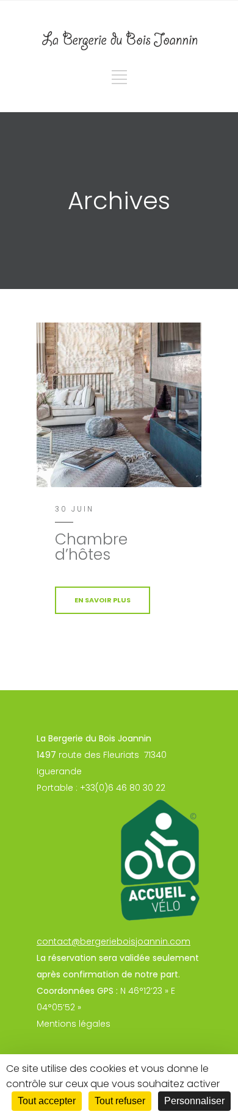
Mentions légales (73, 1024)
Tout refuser (120, 1101)
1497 (46, 755)
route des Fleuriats (99, 755)
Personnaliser (194, 1101)
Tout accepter (47, 1101)
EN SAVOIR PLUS (102, 600)
